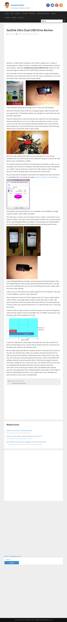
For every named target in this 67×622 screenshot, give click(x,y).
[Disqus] (33, 475)
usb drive (17, 381)
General (19, 34)
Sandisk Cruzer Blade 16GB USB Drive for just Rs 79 (24, 436)
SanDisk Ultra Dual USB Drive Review (19, 430)
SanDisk (36, 34)
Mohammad (11, 34)
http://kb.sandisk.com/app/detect (46, 177)
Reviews (31, 34)
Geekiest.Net (17, 5)
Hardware (25, 34)
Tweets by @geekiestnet (12, 556)
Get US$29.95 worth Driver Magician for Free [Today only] (26, 442)
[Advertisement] (25, 26)
